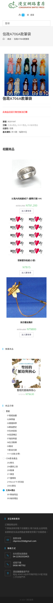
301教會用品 (12, 494)
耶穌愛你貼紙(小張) (26, 260)
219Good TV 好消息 (15, 481)
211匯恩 (10, 474)
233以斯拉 (11, 485)
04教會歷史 (12, 427)
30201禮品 (21, 125)
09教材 (10, 446)
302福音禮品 (32, 125)
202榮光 (10, 462)
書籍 (8, 411)
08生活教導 (12, 442)
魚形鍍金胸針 (26, 322)
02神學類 (11, 419)
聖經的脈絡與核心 (26, 390)
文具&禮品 (12, 125)
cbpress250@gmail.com (24, 541)
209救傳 (10, 470)
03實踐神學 (12, 423)
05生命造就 (12, 430)
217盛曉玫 (11, 478)
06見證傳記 (12, 434)
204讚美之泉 (12, 466)
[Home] (4, 39)
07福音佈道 (12, 438)
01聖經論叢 (12, 415)
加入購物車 (26, 211)
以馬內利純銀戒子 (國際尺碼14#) (26, 198)
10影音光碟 (12, 450)
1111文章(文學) (13, 453)
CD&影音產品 (11, 458)
